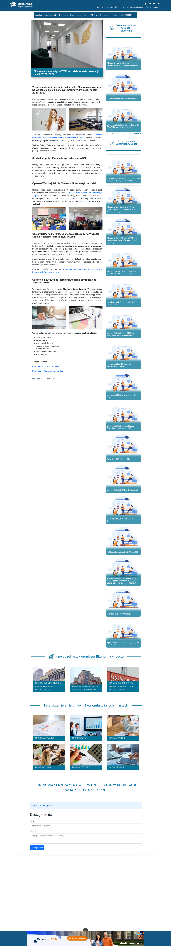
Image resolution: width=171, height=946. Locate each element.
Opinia (33, 831)
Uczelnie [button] (119, 7)
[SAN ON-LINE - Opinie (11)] (123, 444)
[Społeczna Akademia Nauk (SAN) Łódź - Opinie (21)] (123, 629)
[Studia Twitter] (159, 4)
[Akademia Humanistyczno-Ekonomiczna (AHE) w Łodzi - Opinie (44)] (123, 52)
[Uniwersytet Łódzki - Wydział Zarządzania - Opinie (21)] (123, 351)
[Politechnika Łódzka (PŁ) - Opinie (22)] (123, 536)
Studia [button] (109, 7)
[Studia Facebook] (145, 4)
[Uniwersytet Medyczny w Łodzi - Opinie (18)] (123, 382)
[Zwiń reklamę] (85, 929)
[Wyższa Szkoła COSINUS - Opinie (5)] (123, 475)
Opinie (148, 7)
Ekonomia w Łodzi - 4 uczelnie (45, 366)
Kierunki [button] (100, 7)
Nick (32, 821)
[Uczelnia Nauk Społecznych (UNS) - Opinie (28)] (123, 289)
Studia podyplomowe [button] (135, 7)
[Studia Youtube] (154, 4)
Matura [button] (156, 7)
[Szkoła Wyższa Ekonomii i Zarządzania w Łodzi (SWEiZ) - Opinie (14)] (123, 165)
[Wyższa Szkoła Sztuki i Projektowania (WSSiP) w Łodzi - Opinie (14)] (123, 258)
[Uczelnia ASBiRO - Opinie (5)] (123, 598)
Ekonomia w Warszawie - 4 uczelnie (47, 371)
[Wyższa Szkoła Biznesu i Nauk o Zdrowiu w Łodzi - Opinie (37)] (123, 413)
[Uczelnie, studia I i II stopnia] (21, 5)
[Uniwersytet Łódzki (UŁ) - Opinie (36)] (123, 83)
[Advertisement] (85, 896)
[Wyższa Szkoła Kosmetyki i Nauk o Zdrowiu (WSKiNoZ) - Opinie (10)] (123, 320)
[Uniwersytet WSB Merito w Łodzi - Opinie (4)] (123, 506)
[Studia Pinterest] (150, 4)
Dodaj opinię (37, 847)
